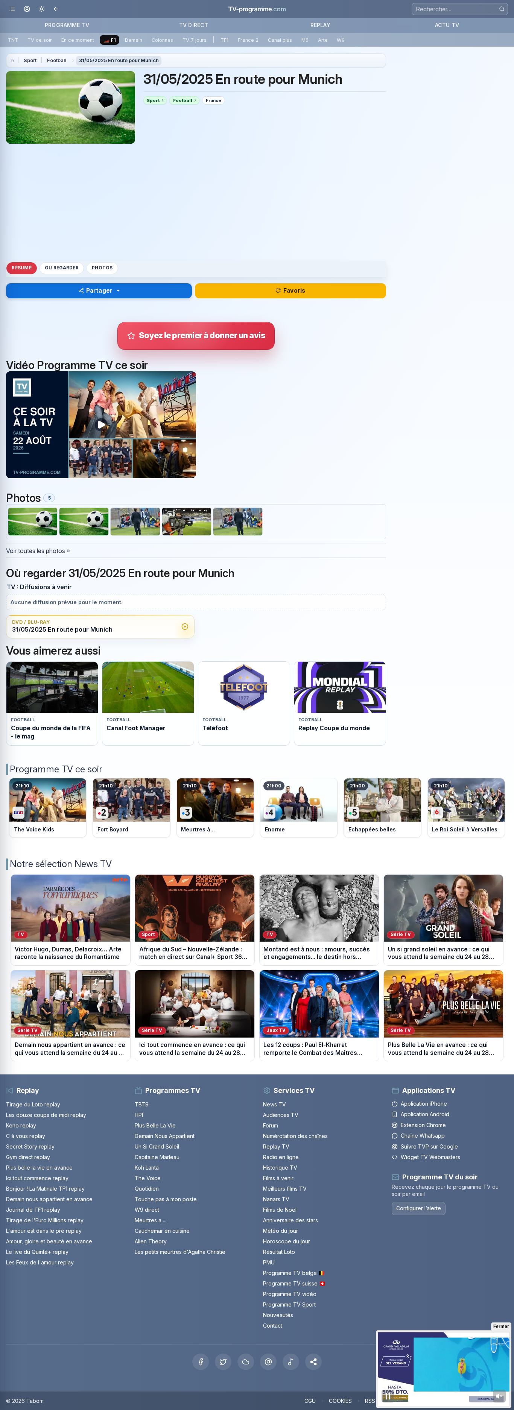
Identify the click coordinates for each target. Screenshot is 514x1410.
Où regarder (62, 267)
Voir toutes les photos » (38, 551)
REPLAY (320, 25)
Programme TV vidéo (289, 1294)
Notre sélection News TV (61, 863)
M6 (305, 40)
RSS (370, 1401)
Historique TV (280, 1167)
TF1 (224, 40)
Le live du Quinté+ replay (37, 1252)
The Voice (148, 1178)
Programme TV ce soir (56, 769)
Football (57, 60)
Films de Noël (280, 1209)
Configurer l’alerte (418, 1208)
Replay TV (276, 1146)
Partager (99, 290)
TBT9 (142, 1104)
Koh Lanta (147, 1167)
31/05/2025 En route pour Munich (119, 60)
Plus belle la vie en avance (39, 1167)
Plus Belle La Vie (155, 1125)
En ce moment (77, 40)
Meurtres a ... (150, 1220)
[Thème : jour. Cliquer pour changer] (41, 9)
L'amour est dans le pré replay (44, 1231)
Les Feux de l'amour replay (40, 1262)
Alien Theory (151, 1241)
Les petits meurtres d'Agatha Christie (180, 1252)
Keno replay (21, 1125)
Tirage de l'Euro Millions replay (45, 1220)
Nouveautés (278, 1315)
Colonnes (162, 40)
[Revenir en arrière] (56, 9)
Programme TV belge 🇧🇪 (294, 1273)
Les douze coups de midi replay (46, 1115)
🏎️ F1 (109, 40)
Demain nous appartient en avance (49, 1199)
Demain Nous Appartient (165, 1136)
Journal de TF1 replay (33, 1209)
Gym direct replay (28, 1157)
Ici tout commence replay (37, 1178)
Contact (272, 1325)
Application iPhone (424, 1103)
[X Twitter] (223, 1362)
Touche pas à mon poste (166, 1199)
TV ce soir (39, 40)
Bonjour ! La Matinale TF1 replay (45, 1188)
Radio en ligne (281, 1157)
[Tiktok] (291, 1362)
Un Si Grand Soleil (157, 1146)
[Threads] (268, 1362)
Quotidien (147, 1188)
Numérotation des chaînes (295, 1136)
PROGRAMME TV (67, 25)
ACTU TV (447, 25)
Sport (30, 60)
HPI (139, 1115)
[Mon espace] (27, 9)
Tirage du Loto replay (33, 1104)
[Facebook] (200, 1362)
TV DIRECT (193, 25)
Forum (270, 1125)
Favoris (294, 290)
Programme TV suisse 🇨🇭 (294, 1283)
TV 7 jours (194, 40)
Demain (133, 40)
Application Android (425, 1114)
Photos (102, 267)
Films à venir (278, 1178)
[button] (313, 1362)
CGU (310, 1401)
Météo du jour (280, 1231)
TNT (13, 40)
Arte (323, 40)
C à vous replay (25, 1136)
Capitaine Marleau (157, 1157)
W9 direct (147, 1209)
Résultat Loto (279, 1252)
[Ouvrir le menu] (12, 9)
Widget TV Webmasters (430, 1157)
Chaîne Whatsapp (423, 1136)
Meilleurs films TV (285, 1188)
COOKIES (340, 1401)
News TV (274, 1104)
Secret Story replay (30, 1146)
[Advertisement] (196, 202)
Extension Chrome (423, 1125)
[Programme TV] (12, 60)
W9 (341, 40)
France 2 (248, 40)
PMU (269, 1262)
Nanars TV (276, 1199)
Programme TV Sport (289, 1304)
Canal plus (280, 40)
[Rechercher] (502, 9)
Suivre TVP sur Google (429, 1146)
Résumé (21, 267)
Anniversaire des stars (290, 1220)
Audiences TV (280, 1115)
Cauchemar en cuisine (162, 1231)
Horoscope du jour (286, 1241)
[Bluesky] (245, 1362)
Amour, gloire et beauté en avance (49, 1241)
